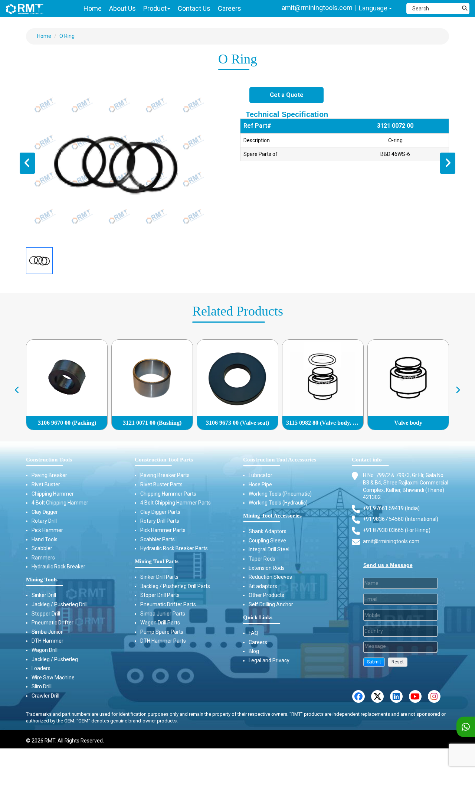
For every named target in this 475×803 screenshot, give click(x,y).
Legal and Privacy (269, 660)
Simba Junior (47, 632)
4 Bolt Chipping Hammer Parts (175, 503)
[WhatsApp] (465, 727)
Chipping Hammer (53, 494)
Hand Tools (45, 539)
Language (374, 8)
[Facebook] (358, 696)
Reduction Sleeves (270, 577)
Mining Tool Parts (156, 561)
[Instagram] (434, 696)
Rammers (43, 558)
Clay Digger (45, 512)
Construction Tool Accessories (279, 460)
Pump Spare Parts (161, 632)
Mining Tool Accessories (272, 516)
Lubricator (260, 475)
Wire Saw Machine (53, 677)
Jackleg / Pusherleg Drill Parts (175, 586)
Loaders (41, 668)
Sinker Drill (44, 595)
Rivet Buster (46, 484)
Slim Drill (42, 686)
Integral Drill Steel (269, 549)
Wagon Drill (45, 650)
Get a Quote (287, 94)
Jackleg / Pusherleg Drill (60, 604)
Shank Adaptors (267, 531)
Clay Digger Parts (160, 512)
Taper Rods (262, 559)
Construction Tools (49, 460)
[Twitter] (377, 696)
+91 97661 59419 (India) (391, 508)
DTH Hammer (47, 641)
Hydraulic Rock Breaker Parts (174, 548)
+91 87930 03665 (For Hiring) (396, 530)
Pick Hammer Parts (163, 530)
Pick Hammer (47, 530)
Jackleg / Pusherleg (55, 659)
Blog (254, 651)
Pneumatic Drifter (52, 623)
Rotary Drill (44, 521)
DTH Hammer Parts (163, 641)
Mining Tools (42, 579)
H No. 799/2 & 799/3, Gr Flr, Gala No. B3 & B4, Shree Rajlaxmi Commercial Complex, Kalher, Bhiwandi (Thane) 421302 (405, 486)
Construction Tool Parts (164, 460)
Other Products (266, 595)
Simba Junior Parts (162, 614)
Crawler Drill (45, 696)
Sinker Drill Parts (159, 577)
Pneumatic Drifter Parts (168, 604)
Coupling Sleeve (267, 541)
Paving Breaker (49, 475)
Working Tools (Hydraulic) (278, 503)
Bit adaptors (263, 586)
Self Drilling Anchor (271, 604)
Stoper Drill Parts (160, 595)
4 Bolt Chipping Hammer (60, 503)
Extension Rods (267, 568)
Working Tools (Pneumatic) (280, 494)
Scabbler (42, 548)
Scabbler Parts (157, 539)
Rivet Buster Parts (161, 484)
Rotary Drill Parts (159, 521)
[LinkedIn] (396, 696)
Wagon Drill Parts (160, 623)
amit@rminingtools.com (317, 8)
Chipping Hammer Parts (168, 494)
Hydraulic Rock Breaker (58, 566)
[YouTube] (415, 696)
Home (44, 36)
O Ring (67, 36)
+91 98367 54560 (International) (400, 519)
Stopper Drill (46, 614)
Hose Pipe (260, 484)
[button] (374, 662)
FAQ (253, 633)
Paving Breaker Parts (165, 475)
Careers (258, 642)
